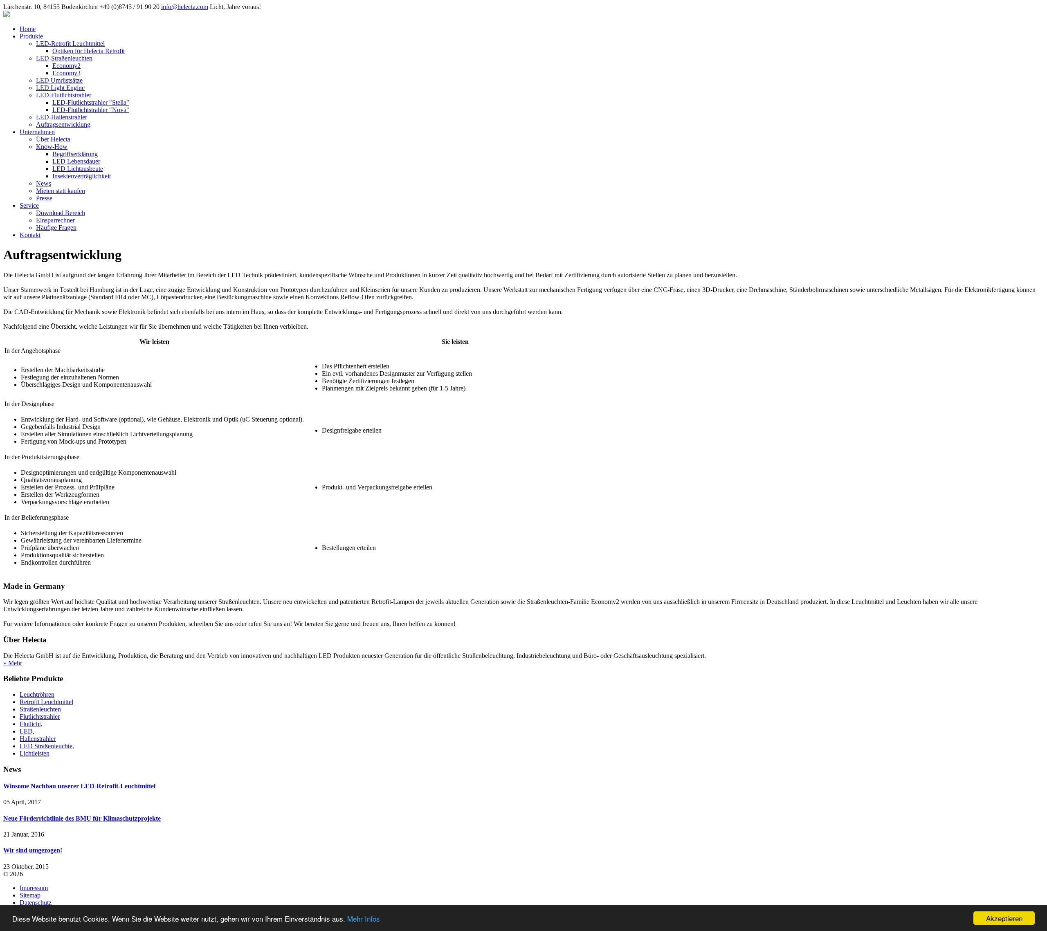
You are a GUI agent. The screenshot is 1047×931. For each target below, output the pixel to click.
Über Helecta (53, 139)
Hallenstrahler (38, 738)
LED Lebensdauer (76, 161)
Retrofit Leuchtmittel (46, 701)
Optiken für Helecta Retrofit (88, 50)
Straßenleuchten (40, 709)
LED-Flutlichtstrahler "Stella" (90, 102)
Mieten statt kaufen (60, 190)
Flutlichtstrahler (40, 716)
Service (29, 205)
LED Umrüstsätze (59, 80)
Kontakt (30, 234)
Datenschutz (36, 902)
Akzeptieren (1004, 918)
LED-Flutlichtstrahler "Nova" (90, 109)
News (43, 183)
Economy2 (66, 65)
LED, (27, 731)
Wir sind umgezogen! (32, 850)
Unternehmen (37, 131)
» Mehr (12, 663)
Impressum (34, 887)
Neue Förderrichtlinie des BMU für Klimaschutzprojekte (82, 818)
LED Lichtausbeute (77, 168)
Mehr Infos (363, 918)
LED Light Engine (60, 87)
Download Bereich (60, 212)
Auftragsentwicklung (63, 124)
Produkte (31, 36)
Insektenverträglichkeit (81, 176)
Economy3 (66, 73)
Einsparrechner (55, 220)
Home (28, 28)
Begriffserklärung (75, 153)
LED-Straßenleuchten (64, 58)
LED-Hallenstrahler (61, 117)
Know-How (51, 146)
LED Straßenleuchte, (47, 746)
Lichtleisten (34, 753)
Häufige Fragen (56, 227)
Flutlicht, (31, 723)
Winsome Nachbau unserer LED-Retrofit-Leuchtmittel (79, 786)
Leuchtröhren (37, 694)
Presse (44, 198)
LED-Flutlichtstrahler (63, 95)
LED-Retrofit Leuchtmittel (70, 43)
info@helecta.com (184, 6)
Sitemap (30, 895)
